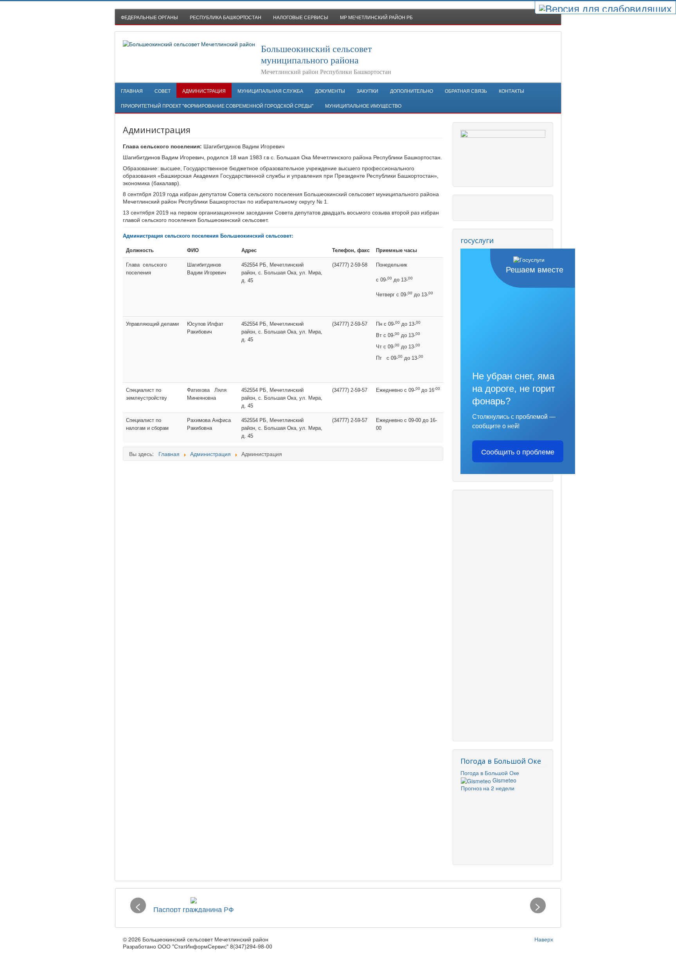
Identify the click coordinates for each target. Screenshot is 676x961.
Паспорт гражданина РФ (193, 909)
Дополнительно (411, 90)
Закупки (367, 90)
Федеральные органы (149, 17)
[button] (138, 905)
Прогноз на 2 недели (487, 788)
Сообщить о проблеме (517, 451)
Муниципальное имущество (363, 105)
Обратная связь (466, 90)
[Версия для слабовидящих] (605, 7)
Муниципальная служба (270, 90)
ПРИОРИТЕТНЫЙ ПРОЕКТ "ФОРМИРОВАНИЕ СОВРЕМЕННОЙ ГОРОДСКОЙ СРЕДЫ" (217, 105)
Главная (132, 90)
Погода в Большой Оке (489, 773)
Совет (163, 90)
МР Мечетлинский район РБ (376, 17)
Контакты (511, 90)
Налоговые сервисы (300, 17)
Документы (330, 90)
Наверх (543, 939)
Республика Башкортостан (225, 17)
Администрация (204, 90)
